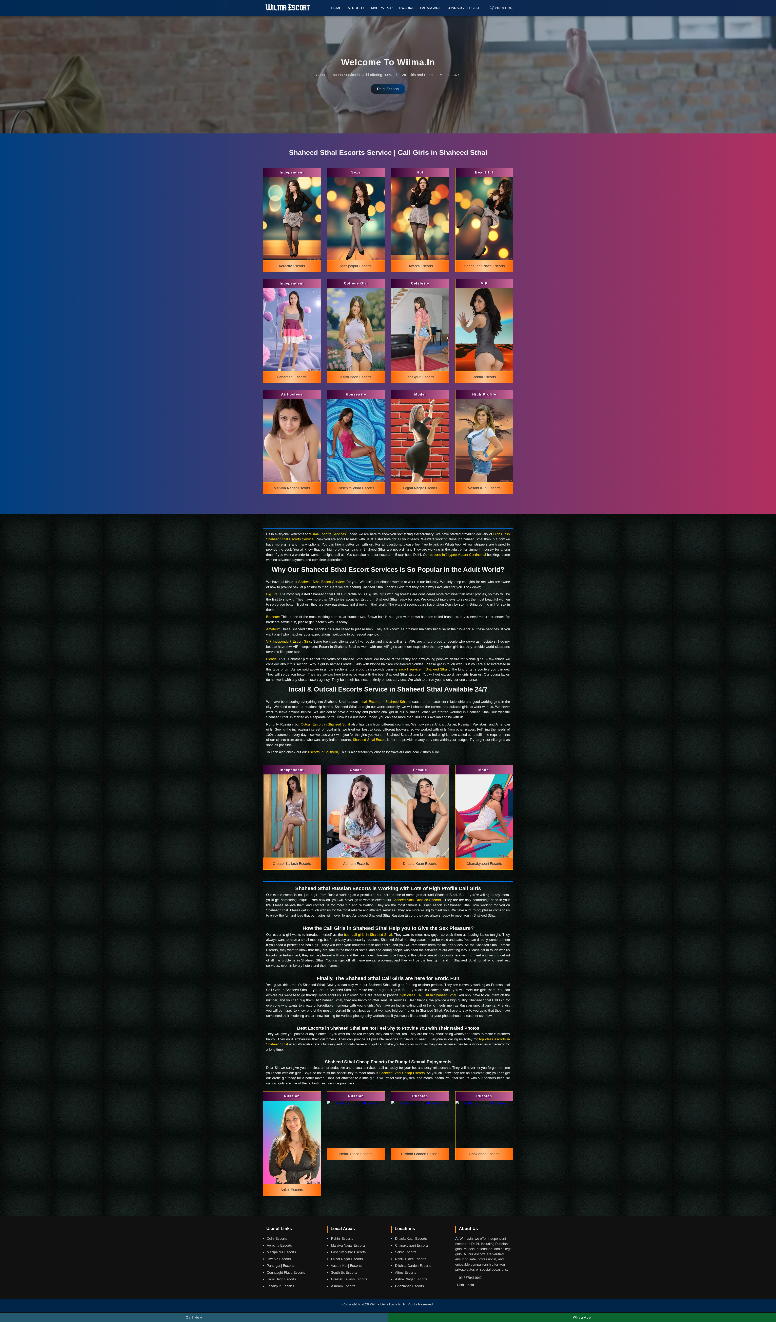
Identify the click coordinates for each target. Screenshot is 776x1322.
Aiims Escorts (405, 1272)
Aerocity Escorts (279, 1245)
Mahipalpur (382, 8)
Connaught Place (463, 8)
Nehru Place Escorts (410, 1259)
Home (336, 8)
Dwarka (406, 8)
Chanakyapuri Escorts (412, 1245)
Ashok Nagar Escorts (411, 1279)
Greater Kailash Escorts (349, 1279)
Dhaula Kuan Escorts (411, 1239)
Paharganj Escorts (281, 1266)
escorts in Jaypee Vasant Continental (458, 555)
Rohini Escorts (342, 1239)
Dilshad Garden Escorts (413, 1266)
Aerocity (356, 8)
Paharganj (430, 8)
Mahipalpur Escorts (281, 1252)
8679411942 (504, 8)
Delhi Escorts (388, 89)
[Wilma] (288, 8)
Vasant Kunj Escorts (346, 1266)
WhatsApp (582, 1317)
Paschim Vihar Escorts (348, 1252)
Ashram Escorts (343, 1286)
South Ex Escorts (344, 1272)
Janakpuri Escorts (280, 1286)
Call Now (194, 1317)
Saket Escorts (405, 1252)
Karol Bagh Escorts (281, 1279)
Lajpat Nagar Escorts (347, 1259)
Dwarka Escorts (279, 1259)
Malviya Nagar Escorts (348, 1245)
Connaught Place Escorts (286, 1272)
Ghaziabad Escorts (409, 1286)
